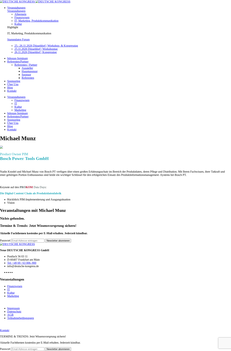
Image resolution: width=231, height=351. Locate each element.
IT (15, 103)
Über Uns (12, 84)
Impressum (13, 308)
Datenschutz (14, 311)
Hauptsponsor (30, 71)
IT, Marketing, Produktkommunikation (36, 20)
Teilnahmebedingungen (20, 318)
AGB (10, 314)
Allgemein (20, 14)
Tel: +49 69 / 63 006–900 (21, 262)
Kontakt (11, 90)
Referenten (28, 77)
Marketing (20, 110)
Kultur (18, 23)
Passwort (5, 240)
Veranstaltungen (16, 7)
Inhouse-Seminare (17, 58)
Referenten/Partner (18, 61)
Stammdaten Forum (18, 39)
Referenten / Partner (25, 64)
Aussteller (27, 68)
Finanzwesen (21, 17)
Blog (10, 87)
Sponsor (26, 74)
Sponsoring (13, 81)
